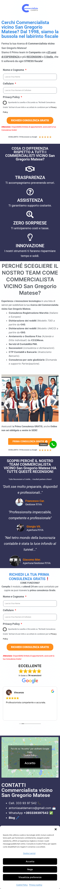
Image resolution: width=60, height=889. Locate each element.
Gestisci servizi (29, 853)
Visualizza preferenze (30, 877)
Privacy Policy (11, 97)
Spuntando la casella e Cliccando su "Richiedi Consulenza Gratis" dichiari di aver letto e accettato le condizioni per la (30, 107)
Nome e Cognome (14, 69)
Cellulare (8, 83)
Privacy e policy (35, 885)
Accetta (30, 861)
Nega (30, 869)
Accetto (30, 763)
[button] (55, 829)
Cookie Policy (22, 885)
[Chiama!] (53, 444)
